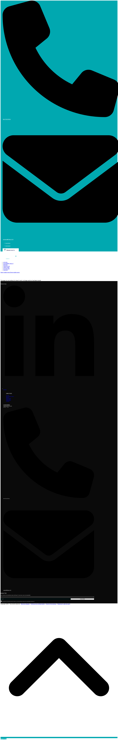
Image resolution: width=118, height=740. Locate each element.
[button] (10, 272)
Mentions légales (25, 604)
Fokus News (8, 400)
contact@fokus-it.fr (7, 590)
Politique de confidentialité (38, 604)
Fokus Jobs (8, 399)
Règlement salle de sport (63, 604)
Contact (7, 401)
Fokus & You (8, 398)
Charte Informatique (51, 604)
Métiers (7, 397)
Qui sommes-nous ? (10, 396)
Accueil (7, 395)
